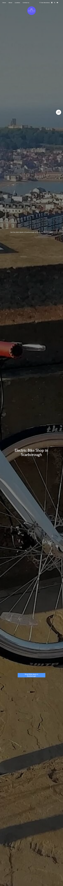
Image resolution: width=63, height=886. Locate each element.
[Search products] (58, 112)
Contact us (26, 2)
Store (4, 2)
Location (17, 2)
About (10, 2)
